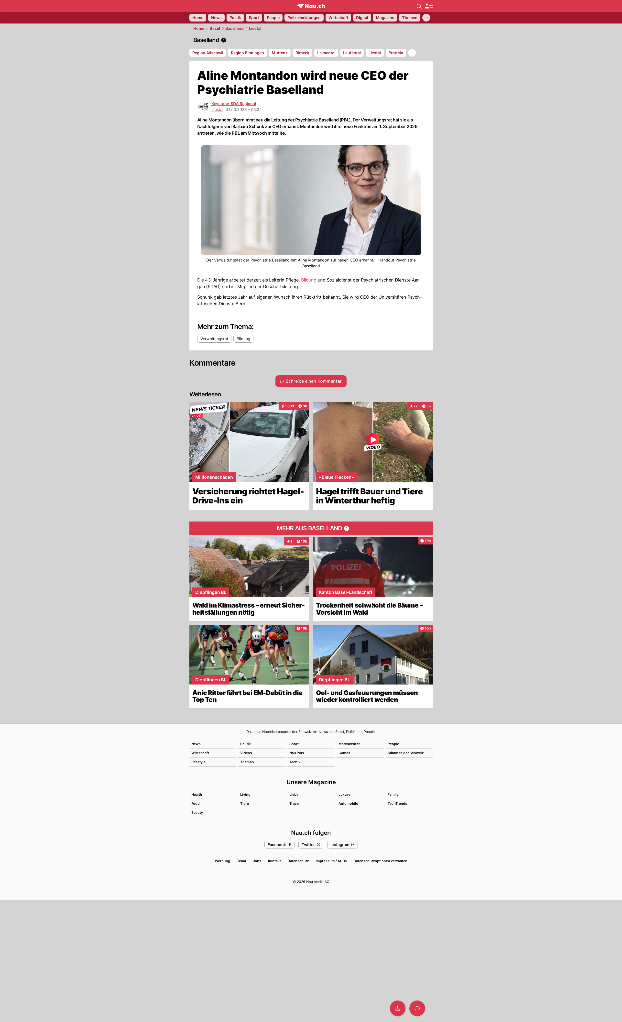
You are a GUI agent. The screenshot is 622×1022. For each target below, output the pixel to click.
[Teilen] (397, 1008)
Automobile (348, 803)
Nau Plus (296, 753)
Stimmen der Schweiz (406, 753)
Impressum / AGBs (331, 861)
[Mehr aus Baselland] (311, 528)
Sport (294, 744)
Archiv (294, 762)
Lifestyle (198, 762)
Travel (294, 803)
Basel (215, 28)
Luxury (344, 794)
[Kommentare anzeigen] (417, 1008)
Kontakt (274, 861)
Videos (246, 753)
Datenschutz (298, 861)
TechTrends (397, 803)
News (196, 744)
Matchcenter (349, 744)
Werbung (222, 861)
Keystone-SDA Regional (233, 103)
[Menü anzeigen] (429, 6)
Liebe (293, 794)
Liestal (255, 28)
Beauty (197, 812)
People (393, 744)
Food (195, 803)
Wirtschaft (200, 753)
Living (245, 794)
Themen (247, 762)
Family (393, 794)
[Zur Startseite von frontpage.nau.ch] (311, 6)
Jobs (257, 861)
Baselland (234, 28)
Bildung (308, 280)
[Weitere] (426, 18)
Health (196, 794)
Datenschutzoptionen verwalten (380, 861)
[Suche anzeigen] (419, 6)
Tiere (244, 803)
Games (344, 753)
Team (241, 861)
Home (198, 28)
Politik (245, 744)
